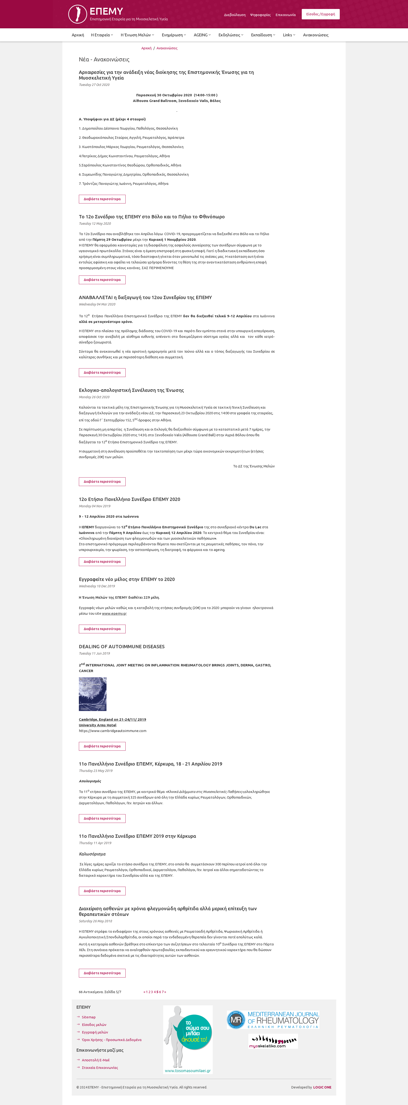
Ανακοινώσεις (167, 48)
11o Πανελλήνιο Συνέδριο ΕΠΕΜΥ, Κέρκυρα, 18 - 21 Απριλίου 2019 (150, 763)
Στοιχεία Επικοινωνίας (100, 1068)
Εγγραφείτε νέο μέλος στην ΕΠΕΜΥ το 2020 (127, 579)
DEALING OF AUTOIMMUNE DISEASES (122, 646)
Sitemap (89, 1017)
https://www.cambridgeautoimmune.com (112, 731)
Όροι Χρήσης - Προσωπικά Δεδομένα (112, 1040)
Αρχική (146, 48)
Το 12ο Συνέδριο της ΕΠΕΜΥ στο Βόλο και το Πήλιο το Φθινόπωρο (152, 216)
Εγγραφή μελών (95, 1032)
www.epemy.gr (114, 613)
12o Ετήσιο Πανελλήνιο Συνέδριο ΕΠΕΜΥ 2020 (129, 499)
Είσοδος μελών (94, 1025)
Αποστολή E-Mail (96, 1060)
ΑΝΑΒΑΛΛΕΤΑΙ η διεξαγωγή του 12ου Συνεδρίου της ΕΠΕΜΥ (145, 297)
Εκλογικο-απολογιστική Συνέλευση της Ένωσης (131, 390)
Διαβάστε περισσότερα (102, 199)
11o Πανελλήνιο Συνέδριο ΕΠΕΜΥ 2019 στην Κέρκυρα (137, 836)
